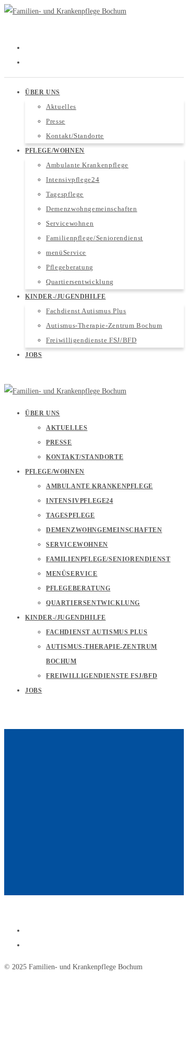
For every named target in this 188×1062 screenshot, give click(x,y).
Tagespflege (70, 515)
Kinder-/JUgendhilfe (65, 617)
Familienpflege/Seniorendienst (108, 559)
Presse (59, 442)
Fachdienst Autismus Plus (96, 632)
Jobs (33, 690)
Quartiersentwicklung (93, 603)
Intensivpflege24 (79, 500)
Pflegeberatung (78, 588)
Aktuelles (66, 427)
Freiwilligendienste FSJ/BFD (101, 676)
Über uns (42, 413)
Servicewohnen (77, 544)
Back (11, 888)
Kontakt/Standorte (84, 457)
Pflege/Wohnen (55, 471)
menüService (72, 573)
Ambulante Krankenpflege (99, 486)
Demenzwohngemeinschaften (104, 530)
